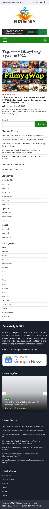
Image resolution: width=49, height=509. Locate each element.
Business (5, 251)
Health (4, 280)
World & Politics (8, 479)
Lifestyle (5, 288)
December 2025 (7, 180)
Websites (5, 317)
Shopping (5, 300)
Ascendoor (14, 506)
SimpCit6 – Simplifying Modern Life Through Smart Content (23, 135)
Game (4, 272)
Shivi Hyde (10, 408)
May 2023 (5, 233)
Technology (6, 304)
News (4, 292)
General (5, 276)
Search (5, 120)
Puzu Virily (22, 503)
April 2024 (6, 209)
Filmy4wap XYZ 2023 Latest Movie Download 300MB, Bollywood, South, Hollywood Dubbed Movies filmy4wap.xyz (24, 100)
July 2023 (5, 225)
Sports (4, 487)
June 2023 (5, 229)
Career (4, 255)
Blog (4, 247)
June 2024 (5, 200)
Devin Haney (8, 106)
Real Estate (6, 296)
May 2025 (5, 188)
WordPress (36, 506)
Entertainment (8, 95)
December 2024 (8, 196)
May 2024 (5, 204)
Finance (5, 268)
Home (4, 284)
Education (5, 259)
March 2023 (6, 237)
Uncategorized (7, 313)
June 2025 (5, 184)
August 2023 (6, 221)
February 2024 (7, 217)
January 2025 (6, 192)
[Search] (45, 40)
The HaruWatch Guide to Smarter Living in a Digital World (22, 139)
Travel (4, 308)
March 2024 (6, 213)
